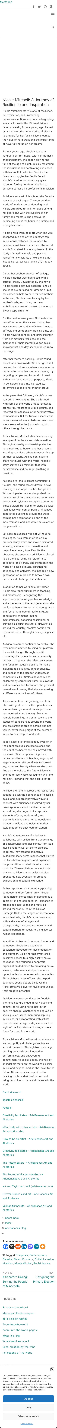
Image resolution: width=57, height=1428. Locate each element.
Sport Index (12, 1217)
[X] (12, 1246)
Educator (27, 1259)
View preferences (28, 1416)
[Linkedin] (24, 1246)
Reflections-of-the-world (17, 1352)
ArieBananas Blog (15, 1228)
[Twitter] (39, 6)
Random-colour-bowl (15, 1307)
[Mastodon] (30, 1246)
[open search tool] (53, 27)
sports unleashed (13, 1099)
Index (8, 1223)
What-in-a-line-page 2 (16, 1341)
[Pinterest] (51, 6)
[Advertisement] (28, 67)
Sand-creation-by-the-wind (19, 1346)
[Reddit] (18, 1246)
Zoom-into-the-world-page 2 (20, 1330)
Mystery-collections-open (18, 1313)
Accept (28, 1398)
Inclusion (48, 1259)
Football (7, 1107)
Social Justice (42, 1263)
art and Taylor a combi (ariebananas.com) (28, 1186)
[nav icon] (52, 13)
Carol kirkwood (12, 1092)
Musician (8, 1263)
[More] (42, 1246)
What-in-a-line (11, 1335)
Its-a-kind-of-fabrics (15, 1318)
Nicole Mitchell (23, 1263)
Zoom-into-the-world (15, 1324)
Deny (28, 1407)
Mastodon (6, 2)
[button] (52, 1369)
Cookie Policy (27, 1423)
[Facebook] (33, 6)
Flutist (38, 1259)
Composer (22, 1255)
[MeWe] (36, 1246)
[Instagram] (45, 6)
